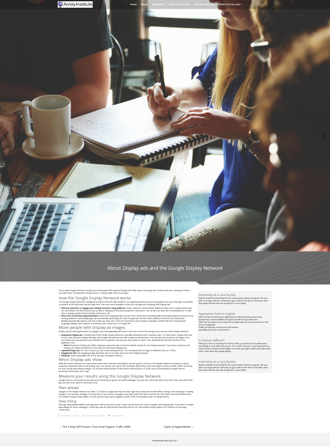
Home (133, 4)
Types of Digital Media (179, 426)
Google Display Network (73, 290)
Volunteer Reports (203, 4)
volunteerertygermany (95, 415)
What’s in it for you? (229, 4)
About (144, 4)
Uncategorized (117, 415)
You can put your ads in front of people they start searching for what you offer (139, 366)
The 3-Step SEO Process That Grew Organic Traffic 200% (94, 426)
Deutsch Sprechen (179, 4)
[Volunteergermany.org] (75, 4)
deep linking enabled (76, 404)
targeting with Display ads (158, 304)
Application (158, 4)
